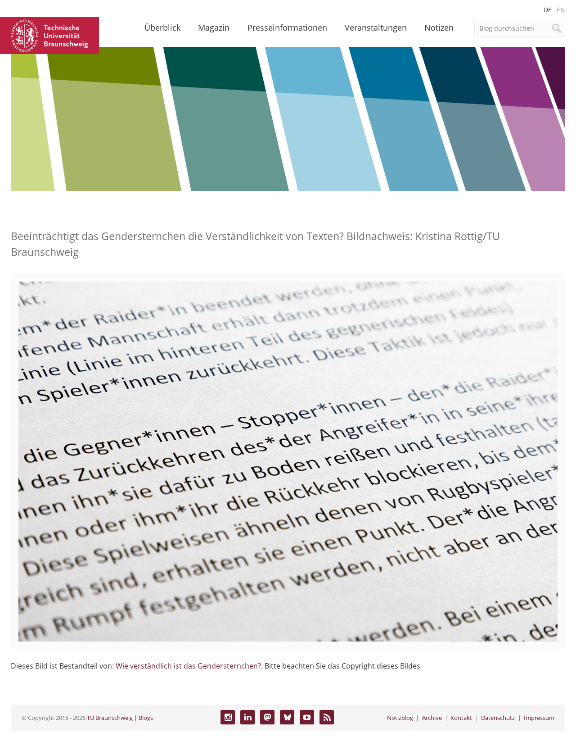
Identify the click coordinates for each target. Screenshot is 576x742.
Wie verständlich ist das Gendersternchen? (188, 666)
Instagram (227, 717)
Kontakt (461, 718)
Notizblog (400, 718)
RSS (327, 717)
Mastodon (267, 717)
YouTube (307, 717)
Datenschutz (498, 718)
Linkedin (247, 717)
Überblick (162, 27)
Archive (432, 718)
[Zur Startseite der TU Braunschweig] (49, 34)
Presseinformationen (287, 27)
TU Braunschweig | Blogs (120, 718)
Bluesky (287, 717)
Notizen (439, 27)
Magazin (214, 27)
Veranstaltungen (376, 27)
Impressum (539, 718)
